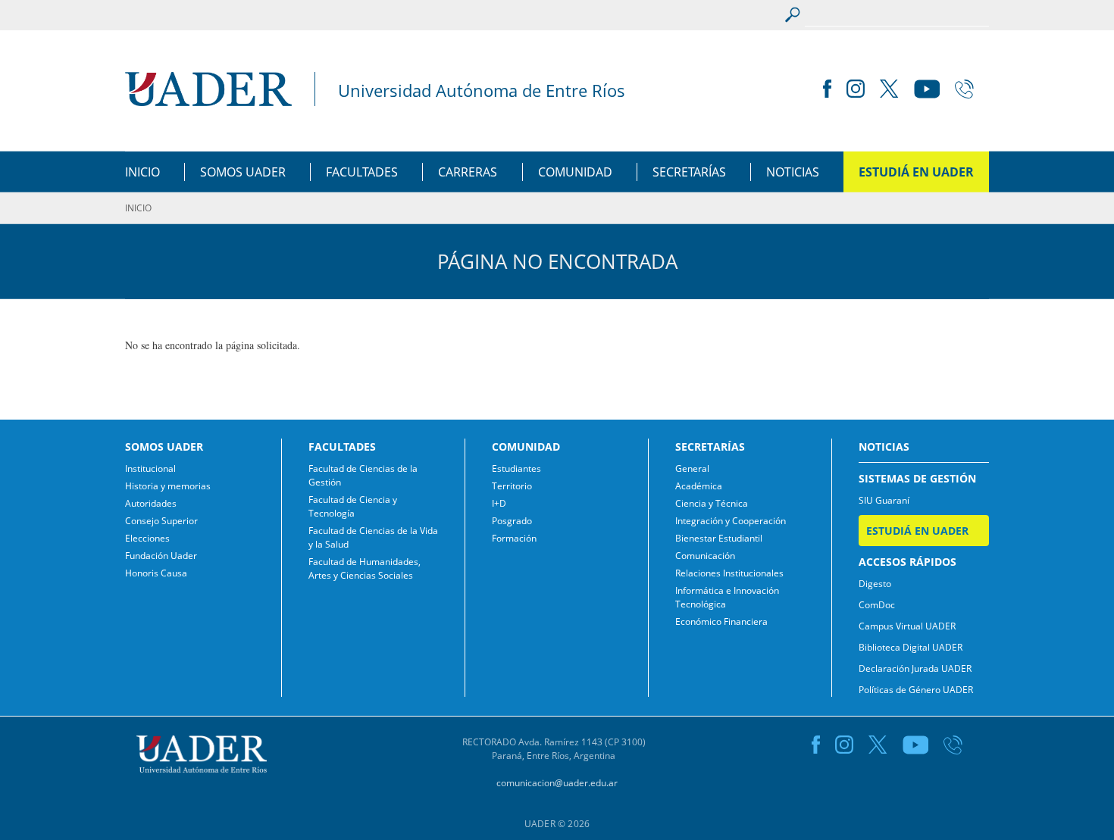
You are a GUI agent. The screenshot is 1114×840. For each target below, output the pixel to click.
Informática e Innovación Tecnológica (727, 597)
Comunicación (705, 555)
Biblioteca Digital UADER (910, 647)
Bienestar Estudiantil (718, 538)
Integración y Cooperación (730, 520)
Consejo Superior (161, 520)
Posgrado (512, 520)
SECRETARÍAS (689, 172)
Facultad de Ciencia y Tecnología (352, 506)
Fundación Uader (161, 555)
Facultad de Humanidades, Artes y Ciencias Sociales (364, 568)
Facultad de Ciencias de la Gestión (363, 475)
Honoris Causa (156, 573)
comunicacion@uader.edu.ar (557, 782)
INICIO (142, 172)
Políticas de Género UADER (916, 689)
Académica (698, 485)
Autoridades (151, 503)
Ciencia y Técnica (711, 503)
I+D (499, 503)
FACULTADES (362, 172)
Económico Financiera (721, 621)
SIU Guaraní (884, 500)
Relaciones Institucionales (729, 573)
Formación (514, 538)
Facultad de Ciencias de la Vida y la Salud (373, 537)
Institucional (150, 468)
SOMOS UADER (243, 172)
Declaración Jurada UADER (915, 668)
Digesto (875, 583)
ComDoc (877, 604)
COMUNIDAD (575, 172)
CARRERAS (467, 172)
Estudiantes (516, 468)
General (692, 468)
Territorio (512, 485)
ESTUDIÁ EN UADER (916, 172)
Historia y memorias (168, 485)
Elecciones (147, 538)
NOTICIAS (792, 172)
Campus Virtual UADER (907, 626)
